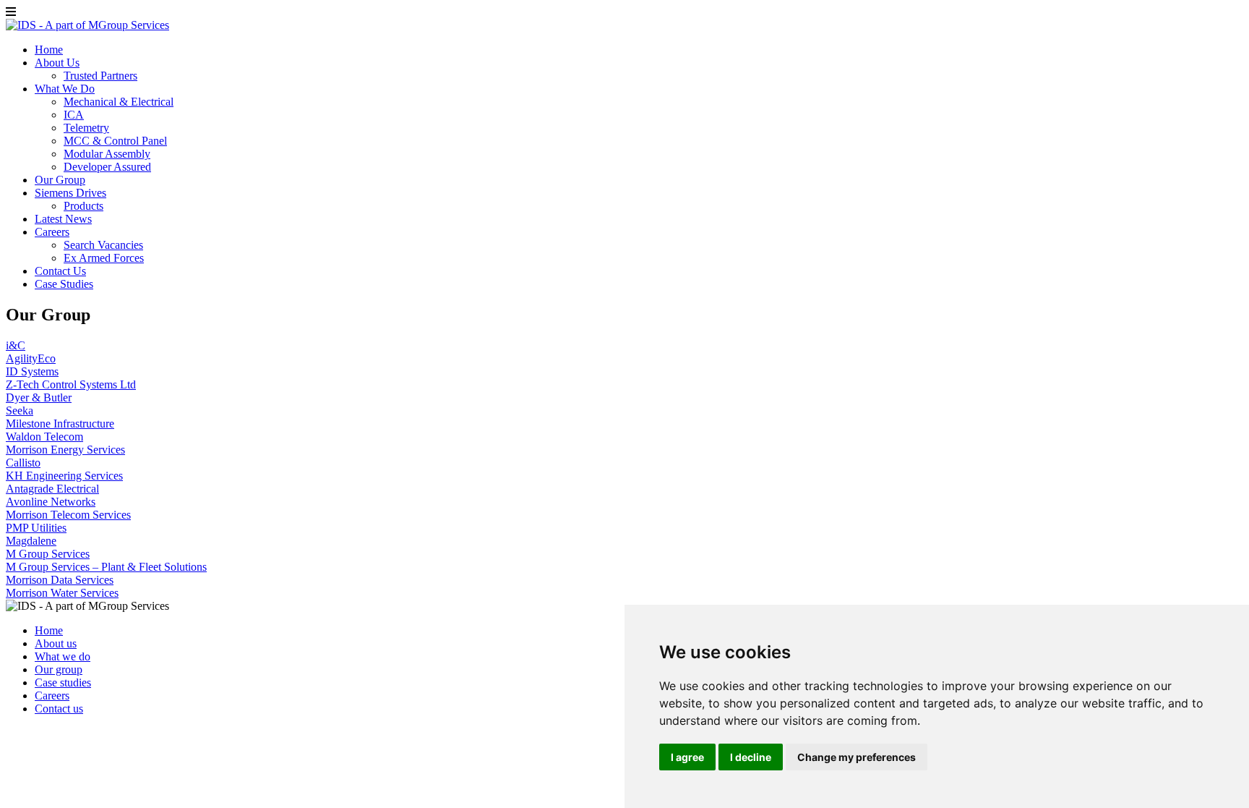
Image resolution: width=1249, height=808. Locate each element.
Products (83, 206)
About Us (57, 62)
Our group (58, 669)
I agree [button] (687, 757)
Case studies (63, 682)
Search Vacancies (103, 245)
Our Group (60, 180)
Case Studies (64, 284)
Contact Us (60, 271)
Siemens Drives (70, 193)
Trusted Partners (100, 75)
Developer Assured (107, 167)
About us (56, 643)
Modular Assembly (107, 154)
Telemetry (86, 128)
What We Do (65, 88)
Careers (52, 232)
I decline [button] (750, 757)
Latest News (63, 219)
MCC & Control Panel (115, 141)
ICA (74, 115)
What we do (62, 656)
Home (49, 49)
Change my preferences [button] (856, 757)
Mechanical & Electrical (118, 101)
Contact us (59, 708)
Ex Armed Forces (104, 258)
